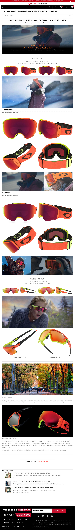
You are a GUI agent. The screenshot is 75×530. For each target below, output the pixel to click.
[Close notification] (71, 1)
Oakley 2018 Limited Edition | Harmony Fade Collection (37, 20)
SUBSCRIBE (58, 510)
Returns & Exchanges (23, 519)
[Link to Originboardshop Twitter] (38, 516)
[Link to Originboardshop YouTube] (47, 516)
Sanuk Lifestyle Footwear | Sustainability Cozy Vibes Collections (33, 487)
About (5, 519)
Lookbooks (11, 11)
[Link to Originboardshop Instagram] (43, 516)
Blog (13, 522)
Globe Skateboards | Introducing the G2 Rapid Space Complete (33, 481)
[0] (61, 7)
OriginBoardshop (8, 526)
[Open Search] (67, 7)
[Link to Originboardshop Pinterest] (52, 516)
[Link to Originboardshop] (37, 3)
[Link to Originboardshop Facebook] (34, 516)
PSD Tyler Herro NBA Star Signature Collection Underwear (31, 473)
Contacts (12, 519)
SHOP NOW (59, 1)
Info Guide (6, 522)
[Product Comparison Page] (55, 7)
